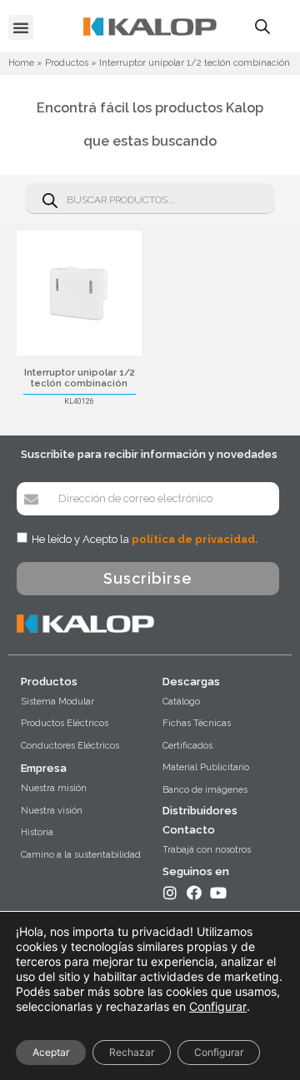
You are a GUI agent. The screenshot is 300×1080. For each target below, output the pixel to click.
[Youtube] (218, 892)
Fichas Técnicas (196, 723)
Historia (37, 832)
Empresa (44, 768)
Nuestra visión (51, 810)
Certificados (187, 745)
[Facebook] (194, 892)
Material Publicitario (205, 767)
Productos (66, 62)
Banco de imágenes (205, 789)
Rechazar (131, 1052)
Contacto (188, 830)
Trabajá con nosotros (206, 849)
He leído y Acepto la (145, 539)
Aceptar (50, 1052)
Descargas (191, 681)
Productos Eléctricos (64, 723)
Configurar (218, 1006)
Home (21, 62)
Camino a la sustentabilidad (81, 854)
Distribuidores (200, 810)
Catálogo (181, 701)
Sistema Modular (57, 701)
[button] (20, 27)
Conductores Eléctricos (70, 745)
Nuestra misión (54, 788)
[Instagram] (170, 892)
